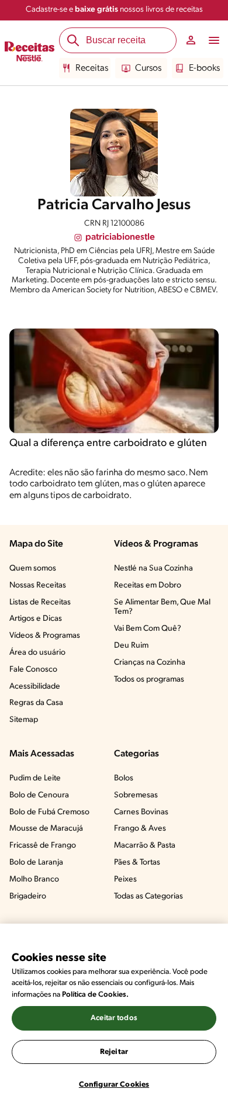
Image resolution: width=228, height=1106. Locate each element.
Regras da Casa (36, 703)
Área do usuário (37, 652)
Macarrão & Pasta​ (144, 845)
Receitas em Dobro (147, 585)
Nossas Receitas (37, 585)
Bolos (123, 778)
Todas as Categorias (148, 896)
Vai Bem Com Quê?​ (147, 628)
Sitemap (23, 720)
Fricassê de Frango (42, 845)
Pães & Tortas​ (137, 862)
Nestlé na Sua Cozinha (153, 568)
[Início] (29, 53)
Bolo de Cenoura (39, 795)
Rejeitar (114, 1052)
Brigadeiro (27, 896)
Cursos (148, 68)
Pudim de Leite (35, 778)
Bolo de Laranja (36, 862)
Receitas (91, 68)
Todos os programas (149, 679)
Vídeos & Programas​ (44, 635)
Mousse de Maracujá (46, 828)
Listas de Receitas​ (40, 602)
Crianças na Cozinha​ (149, 662)
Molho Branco (34, 879)
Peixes (125, 879)
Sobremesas (136, 795)
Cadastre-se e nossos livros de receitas (114, 9)
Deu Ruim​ (131, 645)
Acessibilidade (34, 686)
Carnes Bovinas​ (141, 812)
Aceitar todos (114, 1018)
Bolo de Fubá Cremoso (49, 812)
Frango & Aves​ (140, 828)
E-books (204, 68)
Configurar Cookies (114, 1084)
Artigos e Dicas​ (35, 618)
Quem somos (32, 568)
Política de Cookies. (95, 994)
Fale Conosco (33, 669)
